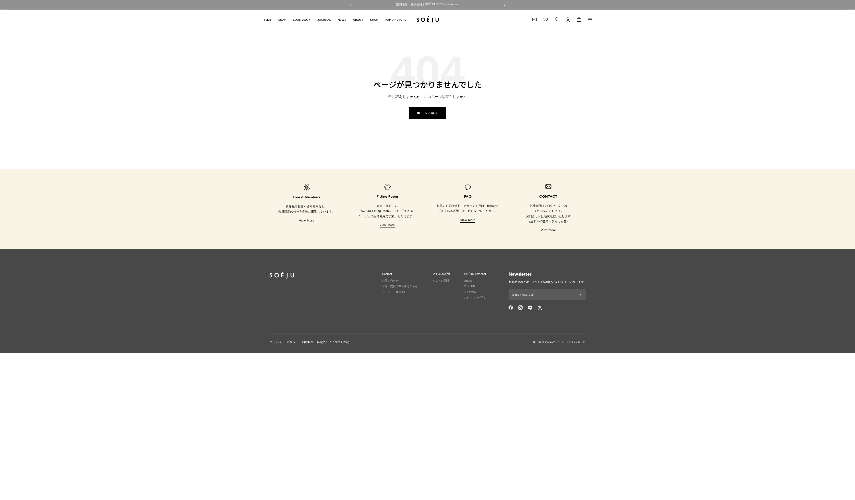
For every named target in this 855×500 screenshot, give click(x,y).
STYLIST (470, 286)
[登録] (580, 294)
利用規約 (308, 342)
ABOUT (358, 19)
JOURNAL (324, 19)
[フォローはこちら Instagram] (520, 307)
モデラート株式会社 (394, 292)
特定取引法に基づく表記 (333, 342)
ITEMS (267, 19)
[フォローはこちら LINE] (530, 307)
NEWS (342, 19)
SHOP (374, 19)
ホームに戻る (427, 113)
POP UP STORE (395, 19)
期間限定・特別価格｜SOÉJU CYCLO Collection (427, 4)
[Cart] (579, 19)
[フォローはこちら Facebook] (510, 307)
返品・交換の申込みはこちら (400, 286)
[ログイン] (568, 19)
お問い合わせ (390, 280)
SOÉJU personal (475, 274)
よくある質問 (440, 280)
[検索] (557, 19)
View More (306, 220)
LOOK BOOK (302, 19)
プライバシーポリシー (283, 342)
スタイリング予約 (475, 297)
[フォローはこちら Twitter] (540, 307)
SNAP (282, 19)
